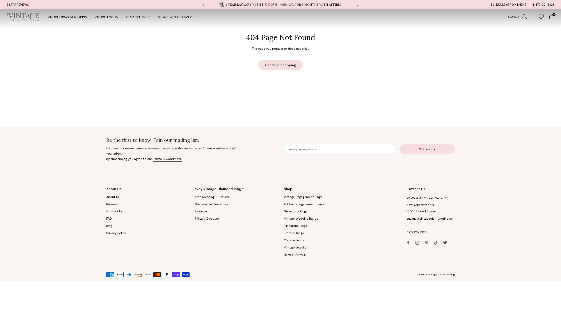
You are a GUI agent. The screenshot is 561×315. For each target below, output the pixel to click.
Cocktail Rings (294, 240)
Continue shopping (280, 65)
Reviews (112, 204)
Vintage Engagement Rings (67, 17)
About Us (113, 197)
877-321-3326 (417, 232)
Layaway (201, 211)
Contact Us (114, 211)
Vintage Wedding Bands (175, 17)
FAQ (109, 218)
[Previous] (203, 5)
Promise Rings (294, 233)
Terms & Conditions (167, 159)
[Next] (357, 5)
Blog (109, 226)
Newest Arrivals (295, 255)
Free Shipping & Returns (212, 197)
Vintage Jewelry (106, 17)
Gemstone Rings (138, 17)
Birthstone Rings (295, 226)
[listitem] (280, 4)
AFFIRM (335, 5)
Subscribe (427, 149)
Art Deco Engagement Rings (304, 204)
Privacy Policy (116, 233)
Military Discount (207, 218)
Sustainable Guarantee (211, 204)
